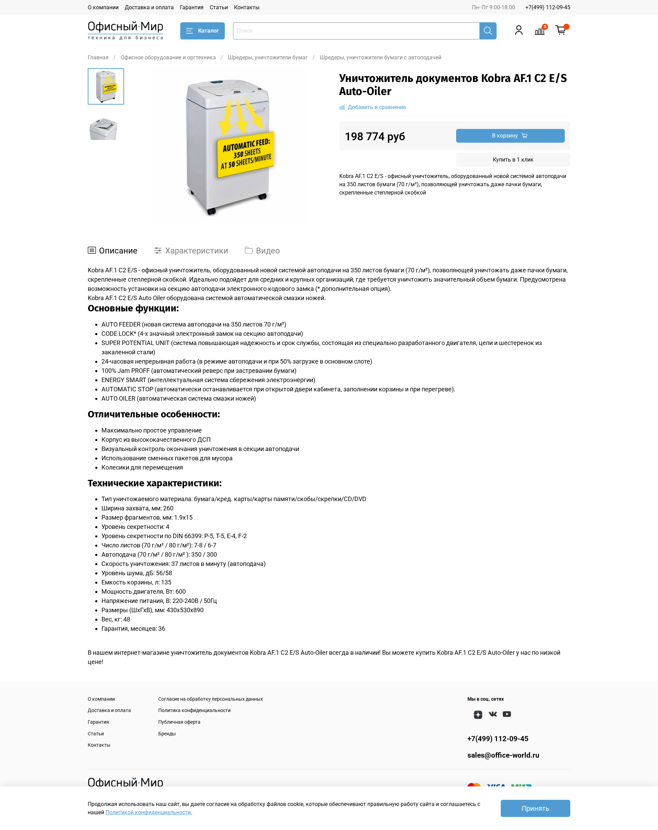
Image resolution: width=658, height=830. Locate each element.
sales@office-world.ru (503, 755)
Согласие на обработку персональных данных (210, 699)
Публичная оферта (179, 722)
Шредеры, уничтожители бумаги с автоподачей (380, 57)
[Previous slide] (141, 146)
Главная (98, 57)
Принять (535, 808)
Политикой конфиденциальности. (149, 812)
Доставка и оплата (149, 7)
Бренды (167, 734)
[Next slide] (315, 146)
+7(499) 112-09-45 (547, 7)
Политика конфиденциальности (194, 710)
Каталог (208, 30)
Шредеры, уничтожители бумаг (268, 57)
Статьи (219, 7)
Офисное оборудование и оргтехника (168, 57)
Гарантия (192, 7)
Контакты (246, 7)
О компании (103, 7)
